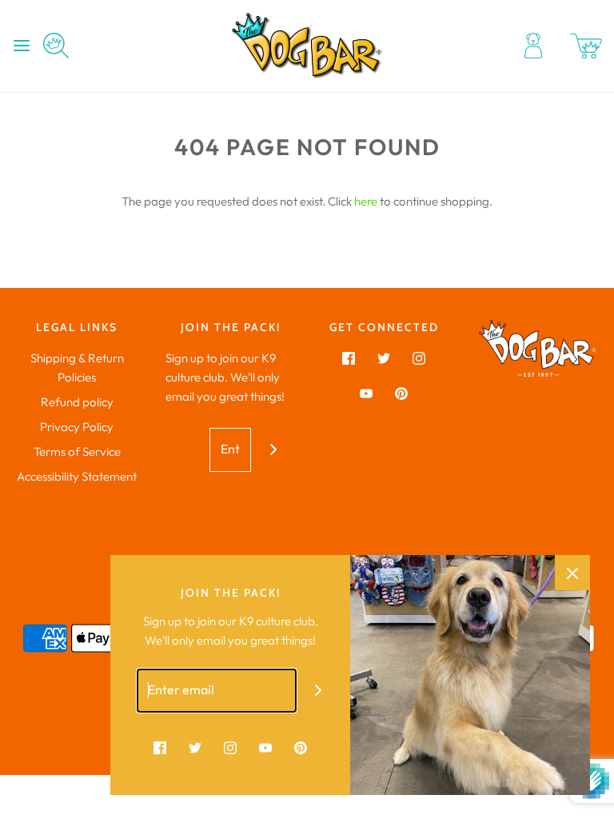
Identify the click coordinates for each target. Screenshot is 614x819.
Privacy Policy (77, 426)
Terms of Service (77, 451)
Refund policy (77, 402)
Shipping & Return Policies (77, 367)
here (365, 201)
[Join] (273, 450)
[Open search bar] (62, 45)
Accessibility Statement (77, 476)
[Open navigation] (21, 45)
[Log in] (533, 45)
